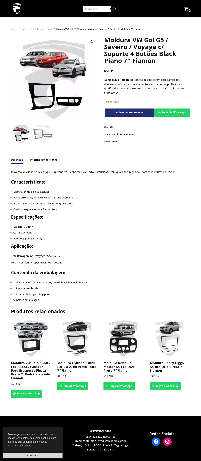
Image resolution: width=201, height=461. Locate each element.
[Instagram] (167, 441)
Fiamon (114, 141)
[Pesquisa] (115, 9)
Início (13, 28)
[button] (91, 42)
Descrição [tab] (17, 159)
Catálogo (24, 28)
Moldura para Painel (43, 28)
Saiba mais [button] (25, 445)
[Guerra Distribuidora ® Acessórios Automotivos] (17, 9)
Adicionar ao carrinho (129, 112)
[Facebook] (156, 441)
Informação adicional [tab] (43, 159)
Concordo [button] (32, 455)
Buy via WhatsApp (28, 393)
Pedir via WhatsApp (174, 112)
